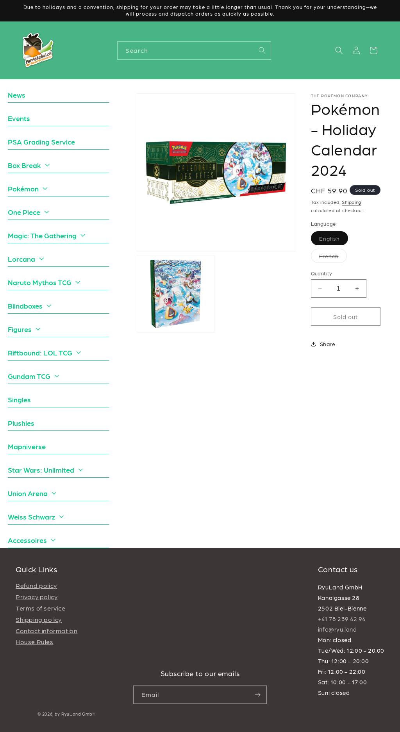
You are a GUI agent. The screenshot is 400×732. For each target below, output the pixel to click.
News (16, 95)
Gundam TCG (29, 376)
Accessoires (27, 540)
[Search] (262, 50)
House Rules (35, 641)
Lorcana (21, 259)
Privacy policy (36, 596)
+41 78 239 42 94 (342, 618)
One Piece (24, 212)
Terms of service (41, 608)
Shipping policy (39, 619)
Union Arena (28, 493)
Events (19, 118)
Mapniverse (27, 446)
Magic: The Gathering (42, 235)
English (333, 240)
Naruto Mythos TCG (39, 282)
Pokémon (23, 188)
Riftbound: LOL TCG (40, 352)
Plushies (21, 423)
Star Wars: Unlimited (41, 470)
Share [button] (328, 344)
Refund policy (36, 585)
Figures (20, 329)
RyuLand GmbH (78, 713)
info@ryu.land (337, 629)
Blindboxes (25, 306)
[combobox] (194, 50)
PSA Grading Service (41, 141)
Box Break (24, 165)
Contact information (46, 630)
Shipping (351, 202)
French (333, 257)
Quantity (321, 273)
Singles (19, 399)
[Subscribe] (257, 695)
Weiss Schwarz (31, 516)
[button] (339, 50)
